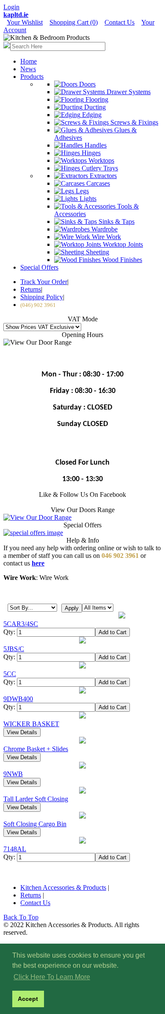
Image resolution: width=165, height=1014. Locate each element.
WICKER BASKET (31, 723)
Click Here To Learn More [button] (52, 977)
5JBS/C (13, 648)
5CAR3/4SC (20, 623)
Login (11, 7)
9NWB (13, 773)
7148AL (14, 848)
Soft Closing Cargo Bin (34, 823)
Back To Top (20, 917)
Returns (30, 289)
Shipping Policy (41, 297)
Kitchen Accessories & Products (63, 887)
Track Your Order (43, 281)
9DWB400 (18, 698)
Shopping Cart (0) (74, 22)
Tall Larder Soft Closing (35, 798)
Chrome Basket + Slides (35, 748)
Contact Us (119, 22)
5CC (9, 673)
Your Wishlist (25, 22)
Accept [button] (28, 998)
